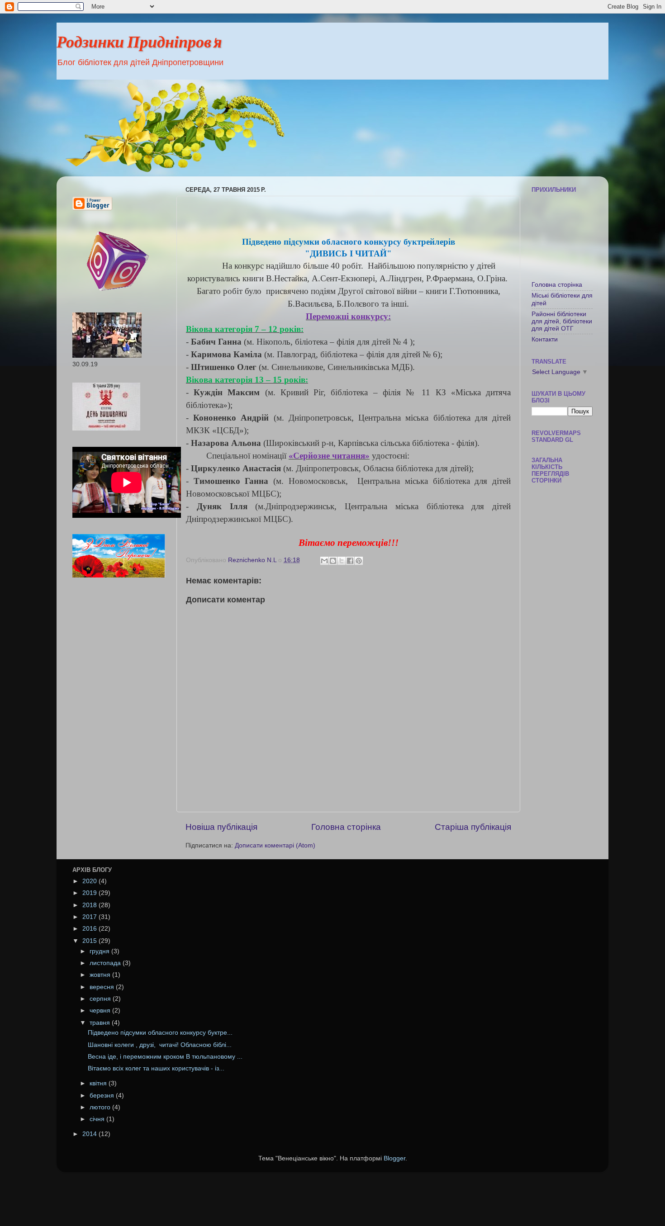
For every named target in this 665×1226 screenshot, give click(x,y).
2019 (90, 893)
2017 (90, 917)
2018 (90, 905)
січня (98, 1119)
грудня (100, 951)
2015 (90, 940)
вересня (103, 987)
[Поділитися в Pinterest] (358, 560)
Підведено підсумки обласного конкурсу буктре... (160, 1032)
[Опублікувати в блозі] (332, 560)
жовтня (101, 974)
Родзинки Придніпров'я (139, 43)
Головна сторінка (346, 827)
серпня (101, 998)
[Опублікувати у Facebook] (350, 560)
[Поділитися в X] (341, 560)
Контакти (545, 339)
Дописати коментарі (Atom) (275, 845)
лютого (101, 1107)
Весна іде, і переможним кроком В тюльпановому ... (165, 1056)
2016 (90, 928)
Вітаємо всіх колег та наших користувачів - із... (156, 1068)
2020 (90, 881)
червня (101, 1010)
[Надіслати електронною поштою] (324, 560)
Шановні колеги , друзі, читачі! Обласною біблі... (160, 1044)
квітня (99, 1083)
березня (103, 1095)
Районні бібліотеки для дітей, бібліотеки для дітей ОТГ (562, 321)
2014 (90, 1134)
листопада (106, 963)
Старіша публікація (473, 827)
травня (101, 1022)
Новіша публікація (221, 827)
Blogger (394, 1158)
